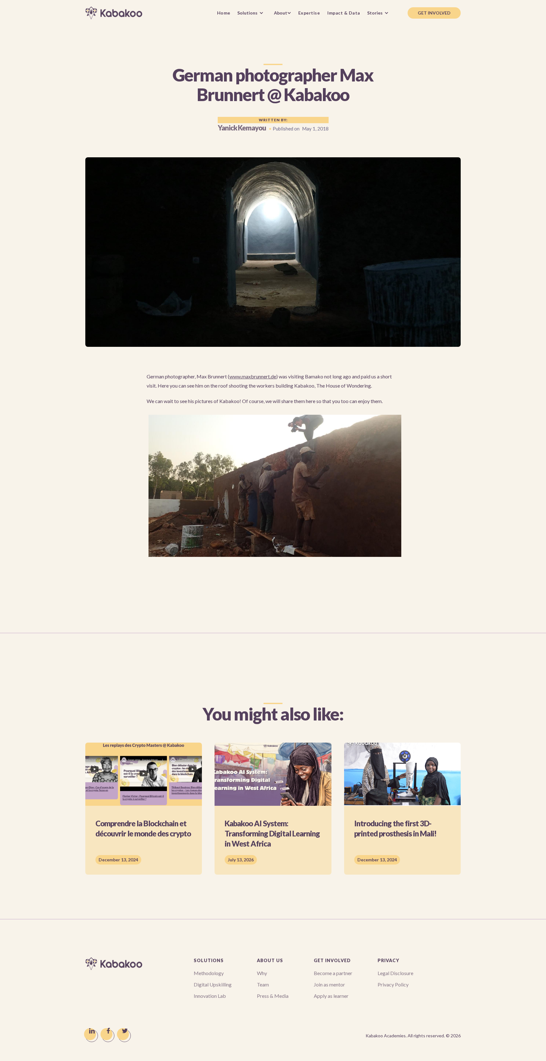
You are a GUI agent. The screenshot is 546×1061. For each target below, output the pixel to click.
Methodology (209, 973)
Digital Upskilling (213, 984)
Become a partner (333, 973)
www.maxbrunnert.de (252, 376)
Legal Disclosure (395, 973)
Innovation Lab (210, 996)
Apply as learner (331, 996)
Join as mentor (329, 984)
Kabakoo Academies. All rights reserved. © (413, 1035)
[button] (252, 13)
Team (263, 984)
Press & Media (272, 996)
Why (262, 973)
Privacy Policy (393, 984)
